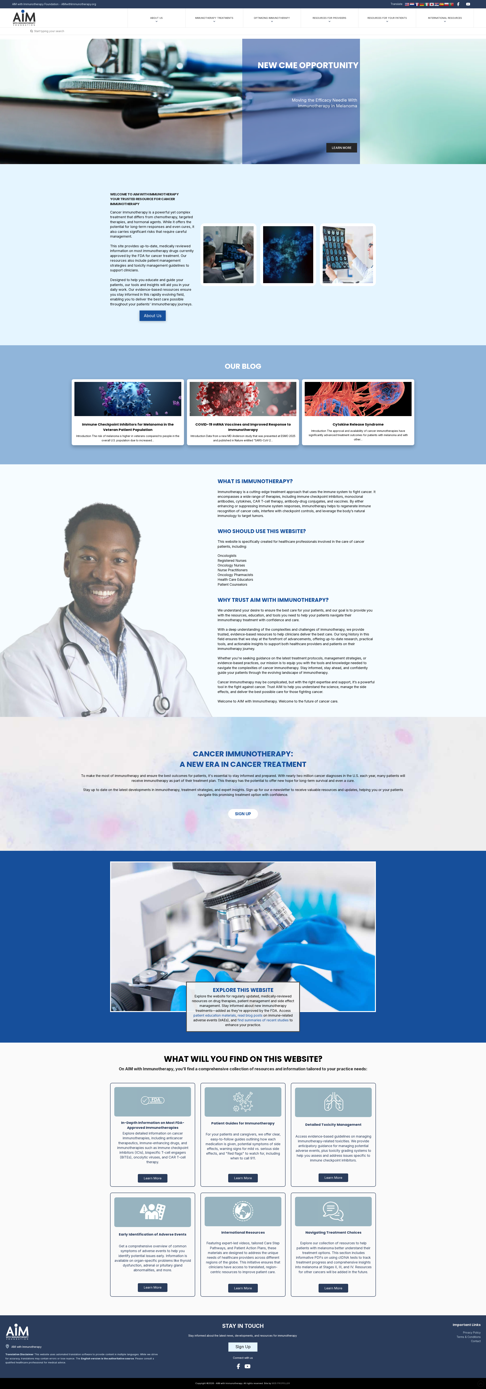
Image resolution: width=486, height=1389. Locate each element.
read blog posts (250, 1015)
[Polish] (446, 4)
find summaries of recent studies (263, 1020)
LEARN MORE (342, 148)
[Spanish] (441, 4)
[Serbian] (436, 4)
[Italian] (426, 4)
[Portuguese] (451, 4)
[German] (422, 4)
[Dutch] (412, 4)
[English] (407, 4)
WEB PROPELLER (281, 1383)
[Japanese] (431, 4)
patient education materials (214, 1015)
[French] (417, 4)
